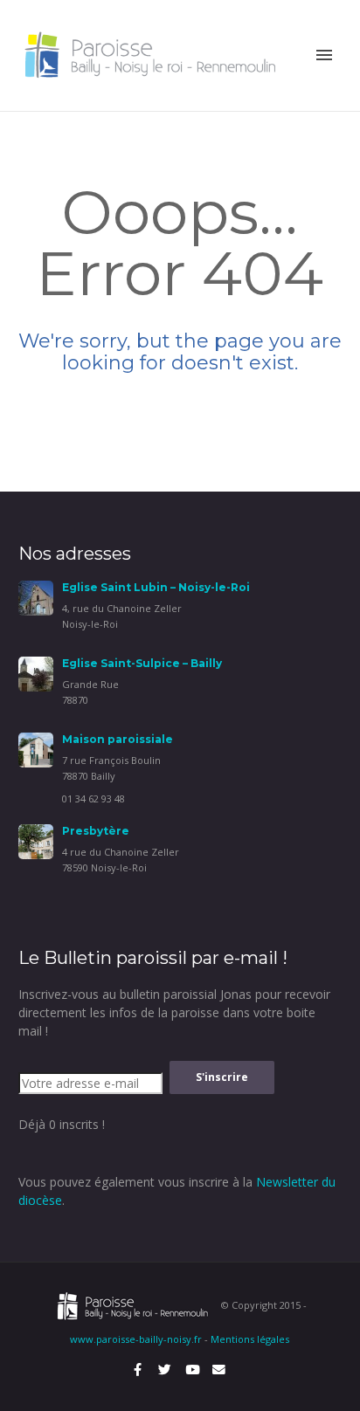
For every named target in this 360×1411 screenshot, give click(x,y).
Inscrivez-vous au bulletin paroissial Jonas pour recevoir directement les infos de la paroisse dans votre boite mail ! (174, 1012)
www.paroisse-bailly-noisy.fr (136, 1339)
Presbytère (95, 830)
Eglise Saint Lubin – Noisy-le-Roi (156, 587)
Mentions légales (250, 1339)
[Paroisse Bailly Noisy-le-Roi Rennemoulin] (154, 53)
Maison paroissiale (117, 739)
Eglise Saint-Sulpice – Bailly (142, 663)
